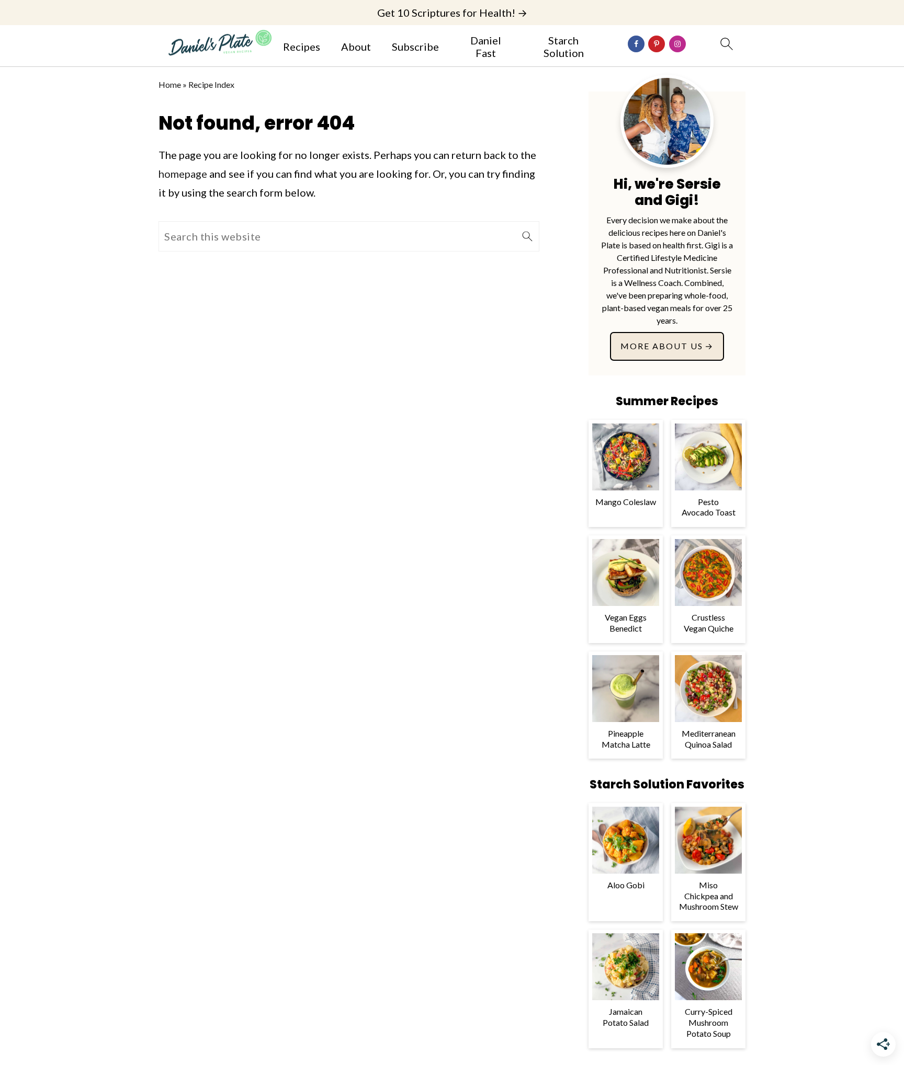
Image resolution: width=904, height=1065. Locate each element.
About (356, 46)
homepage (183, 173)
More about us (661, 346)
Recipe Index (211, 84)
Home (170, 84)
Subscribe (415, 46)
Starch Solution (564, 46)
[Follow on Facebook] (636, 44)
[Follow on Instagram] (677, 44)
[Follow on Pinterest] (656, 44)
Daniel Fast (485, 46)
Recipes (301, 46)
